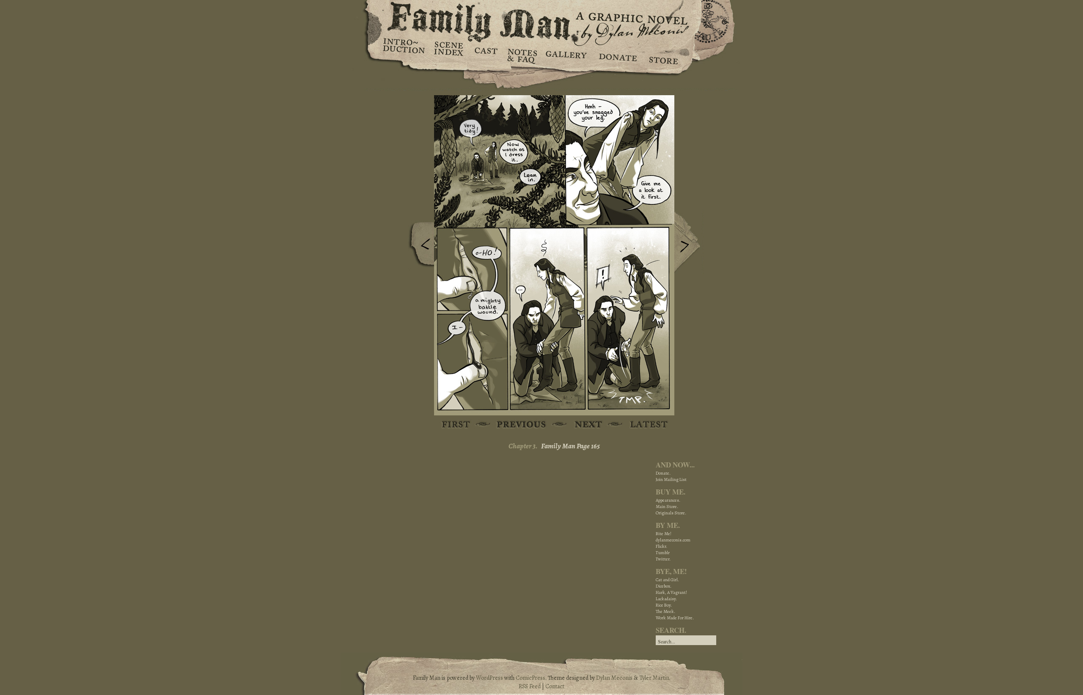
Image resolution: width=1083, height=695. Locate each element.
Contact (554, 686)
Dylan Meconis (614, 678)
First (456, 424)
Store (663, 55)
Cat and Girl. (667, 580)
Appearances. (668, 500)
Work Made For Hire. (675, 618)
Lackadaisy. (666, 599)
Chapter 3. (523, 446)
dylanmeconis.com (673, 540)
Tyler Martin (654, 678)
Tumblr (663, 552)
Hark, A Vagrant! (671, 592)
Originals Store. (671, 513)
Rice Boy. (664, 605)
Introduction (404, 48)
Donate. (663, 473)
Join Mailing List (671, 479)
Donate (616, 55)
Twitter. (663, 559)
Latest (644, 424)
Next (689, 242)
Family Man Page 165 (570, 446)
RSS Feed (530, 686)
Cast (485, 55)
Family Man (541, 20)
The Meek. (665, 611)
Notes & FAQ (521, 55)
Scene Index (449, 55)
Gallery (566, 55)
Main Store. (667, 506)
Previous (419, 247)
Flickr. (661, 546)
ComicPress (530, 678)
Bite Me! (663, 533)
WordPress (489, 678)
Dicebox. (663, 586)
